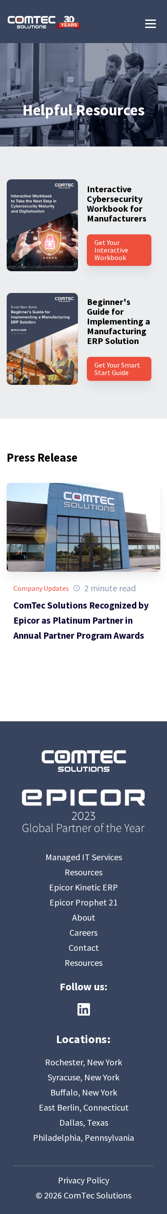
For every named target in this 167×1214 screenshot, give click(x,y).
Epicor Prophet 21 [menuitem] (83, 902)
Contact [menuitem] (84, 947)
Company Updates (41, 588)
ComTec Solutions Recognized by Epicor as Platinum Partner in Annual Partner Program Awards (81, 620)
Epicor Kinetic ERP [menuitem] (83, 887)
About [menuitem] (83, 917)
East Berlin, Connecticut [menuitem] (84, 1107)
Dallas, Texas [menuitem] (83, 1122)
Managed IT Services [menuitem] (83, 856)
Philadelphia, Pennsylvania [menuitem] (83, 1137)
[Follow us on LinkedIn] (83, 1009)
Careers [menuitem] (83, 932)
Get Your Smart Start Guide (117, 368)
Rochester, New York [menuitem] (83, 1062)
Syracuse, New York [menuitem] (83, 1077)
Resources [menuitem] (83, 872)
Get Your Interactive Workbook (111, 250)
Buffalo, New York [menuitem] (83, 1092)
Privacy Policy (83, 1180)
